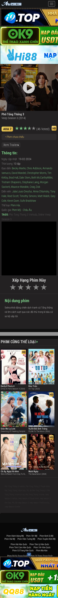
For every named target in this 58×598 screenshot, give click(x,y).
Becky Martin (19, 168)
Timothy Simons (28, 196)
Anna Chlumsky (41, 191)
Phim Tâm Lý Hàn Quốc (39, 544)
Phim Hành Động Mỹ (15, 536)
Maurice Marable (20, 186)
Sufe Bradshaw (28, 200)
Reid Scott (13, 196)
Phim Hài (15, 205)
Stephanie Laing (30, 182)
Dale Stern (24, 177)
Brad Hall (13, 177)
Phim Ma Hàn (41, 550)
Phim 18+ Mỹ (31, 536)
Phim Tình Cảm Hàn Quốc (20, 547)
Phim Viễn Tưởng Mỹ (26, 539)
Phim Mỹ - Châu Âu (22, 210)
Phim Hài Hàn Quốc (19, 544)
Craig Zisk (35, 186)
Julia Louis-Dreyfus (22, 191)
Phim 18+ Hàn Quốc (42, 547)
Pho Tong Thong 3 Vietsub (23, 214)
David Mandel (19, 173)
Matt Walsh (43, 196)
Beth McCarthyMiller (41, 177)
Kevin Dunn (13, 200)
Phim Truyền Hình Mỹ (47, 539)
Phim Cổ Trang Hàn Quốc (23, 550)
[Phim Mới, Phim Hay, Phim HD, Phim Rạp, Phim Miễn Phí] (12, 3)
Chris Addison (34, 168)
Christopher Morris (36, 173)
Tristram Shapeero (11, 182)
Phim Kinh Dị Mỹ (46, 536)
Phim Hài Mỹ (9, 539)
